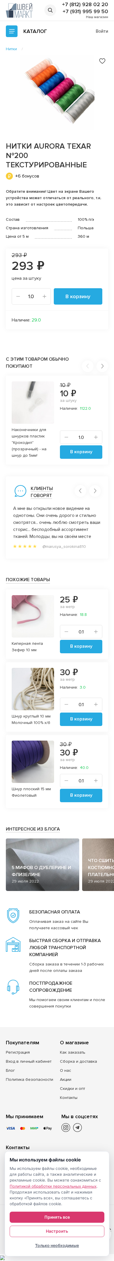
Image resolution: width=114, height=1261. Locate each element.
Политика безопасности (29, 1079)
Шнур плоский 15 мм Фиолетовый (31, 792)
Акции (65, 1079)
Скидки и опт (72, 1088)
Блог (10, 1070)
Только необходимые (57, 1245)
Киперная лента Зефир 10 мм (27, 646)
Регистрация (18, 1052)
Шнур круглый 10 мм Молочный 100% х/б (31, 719)
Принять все (57, 1217)
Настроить (57, 1231)
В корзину (77, 296)
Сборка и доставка (78, 1061)
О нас (65, 1070)
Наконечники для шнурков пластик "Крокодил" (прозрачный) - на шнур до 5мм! (29, 442)
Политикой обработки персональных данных (53, 1186)
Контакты (68, 1097)
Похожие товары (28, 580)
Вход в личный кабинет (28, 1061)
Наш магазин (97, 17)
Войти (102, 31)
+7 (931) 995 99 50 (85, 11)
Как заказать (72, 1052)
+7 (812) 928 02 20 (85, 4)
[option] (57, 92)
